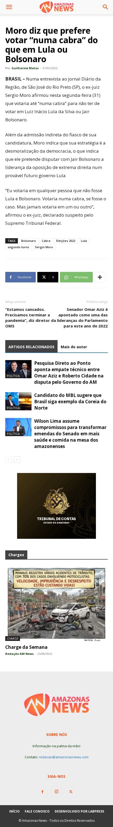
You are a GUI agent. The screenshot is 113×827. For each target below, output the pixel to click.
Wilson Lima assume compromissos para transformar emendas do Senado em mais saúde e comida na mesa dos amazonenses (70, 433)
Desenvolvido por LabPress (79, 811)
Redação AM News (19, 654)
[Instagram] (56, 791)
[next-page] (17, 459)
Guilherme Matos (25, 68)
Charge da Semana (26, 647)
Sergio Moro (44, 247)
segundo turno (18, 247)
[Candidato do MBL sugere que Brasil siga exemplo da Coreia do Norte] (18, 401)
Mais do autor (74, 346)
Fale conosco (37, 811)
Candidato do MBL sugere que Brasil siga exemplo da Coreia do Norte (70, 401)
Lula (84, 241)
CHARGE (12, 638)
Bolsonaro (28, 241)
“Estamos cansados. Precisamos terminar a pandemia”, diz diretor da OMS (30, 317)
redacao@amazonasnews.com (64, 757)
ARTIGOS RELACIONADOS (31, 346)
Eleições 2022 (65, 241)
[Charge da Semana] (56, 603)
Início (14, 811)
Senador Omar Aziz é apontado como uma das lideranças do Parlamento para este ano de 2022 (82, 317)
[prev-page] (8, 459)
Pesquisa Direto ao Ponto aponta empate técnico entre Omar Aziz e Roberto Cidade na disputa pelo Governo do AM (69, 372)
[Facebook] (42, 792)
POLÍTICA (13, 376)
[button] (9, 7)
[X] (70, 792)
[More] (99, 277)
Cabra (46, 241)
